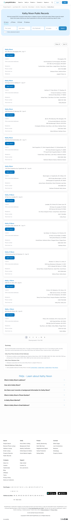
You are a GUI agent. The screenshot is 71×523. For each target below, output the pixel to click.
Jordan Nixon (41, 367)
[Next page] (44, 337)
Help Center (23, 463)
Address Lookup (7, 448)
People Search (7, 7)
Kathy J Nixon (9, 280)
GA (35, 495)
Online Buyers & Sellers (26, 451)
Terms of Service (45, 509)
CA (23, 495)
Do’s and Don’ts (24, 467)
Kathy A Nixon (9, 195)
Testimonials (6, 467)
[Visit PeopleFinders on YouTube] (67, 519)
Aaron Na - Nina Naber (28, 7)
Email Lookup (6, 451)
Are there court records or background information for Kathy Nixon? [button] (27, 390)
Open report (10, 55)
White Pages (56, 443)
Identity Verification (25, 448)
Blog (4, 470)
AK (14, 495)
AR (19, 495)
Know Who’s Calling (25, 443)
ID (41, 495)
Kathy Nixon (9, 49)
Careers (5, 465)
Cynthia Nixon (33, 367)
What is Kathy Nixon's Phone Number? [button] (17, 395)
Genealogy (56, 451)
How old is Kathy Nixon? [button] (12, 385)
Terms (5, 475)
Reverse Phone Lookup (9, 446)
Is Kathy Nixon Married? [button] (12, 400)
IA (39, 495)
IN (14, 499)
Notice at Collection (8, 480)
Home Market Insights (25, 453)
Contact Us (23, 465)
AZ (21, 495)
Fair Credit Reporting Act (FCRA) (36, 508)
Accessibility (6, 519)
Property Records (8, 453)
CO (26, 495)
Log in (57, 2)
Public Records (7, 455)
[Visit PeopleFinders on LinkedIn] (63, 519)
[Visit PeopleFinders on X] (61, 519)
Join (65, 2)
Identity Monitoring (42, 443)
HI (37, 495)
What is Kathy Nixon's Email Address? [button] (16, 405)
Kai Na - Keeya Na (41, 7)
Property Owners (57, 453)
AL (16, 495)
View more (18, 499)
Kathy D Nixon (9, 223)
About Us (5, 463)
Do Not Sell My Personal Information (35, 512)
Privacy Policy (7, 477)
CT (28, 495)
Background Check (25, 446)
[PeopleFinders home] (9, 2)
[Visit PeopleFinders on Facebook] (65, 519)
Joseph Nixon (48, 367)
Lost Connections (57, 446)
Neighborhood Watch (42, 448)
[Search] (52, 2)
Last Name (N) (16, 7)
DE (31, 495)
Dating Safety (40, 453)
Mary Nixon (55, 367)
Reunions (55, 448)
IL (43, 495)
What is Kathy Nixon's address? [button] (14, 380)
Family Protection (41, 451)
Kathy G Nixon (9, 252)
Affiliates (5, 472)
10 (41, 337)
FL (33, 495)
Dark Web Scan (41, 446)
